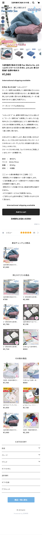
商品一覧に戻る (21, 500)
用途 (3, 448)
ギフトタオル (6, 469)
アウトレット (6, 489)
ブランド (4, 462)
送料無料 (5, 475)
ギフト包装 (5, 482)
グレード (5, 455)
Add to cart (21, 212)
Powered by (18, 513)
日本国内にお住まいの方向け (21, 219)
